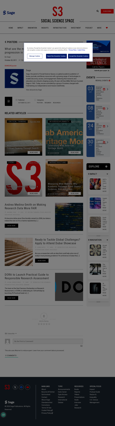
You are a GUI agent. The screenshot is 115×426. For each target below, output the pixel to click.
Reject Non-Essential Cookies (56, 56)
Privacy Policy (73, 50)
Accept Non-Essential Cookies (78, 56)
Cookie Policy (81, 50)
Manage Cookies (34, 56)
